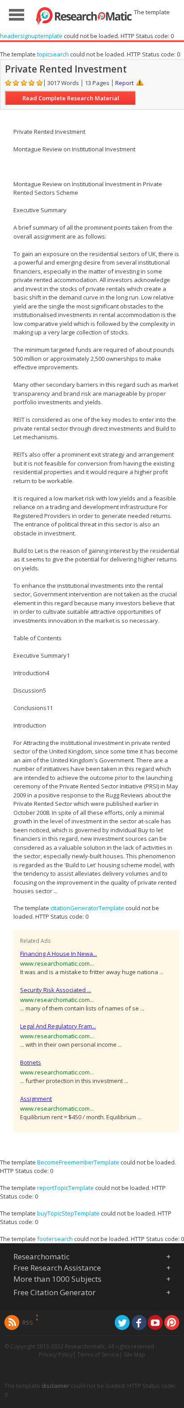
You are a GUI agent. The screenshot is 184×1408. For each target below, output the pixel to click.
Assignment (36, 1099)
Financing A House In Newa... (58, 954)
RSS (27, 1322)
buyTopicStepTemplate (68, 1213)
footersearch (55, 1239)
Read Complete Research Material (70, 98)
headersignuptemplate (31, 36)
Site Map (134, 1354)
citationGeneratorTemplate (87, 908)
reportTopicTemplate (65, 1188)
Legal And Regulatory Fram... (58, 1026)
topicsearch (53, 54)
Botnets (30, 1062)
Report (124, 83)
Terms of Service (98, 1354)
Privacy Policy (56, 1354)
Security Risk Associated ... (55, 990)
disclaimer (55, 1386)
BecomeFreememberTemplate (78, 1162)
